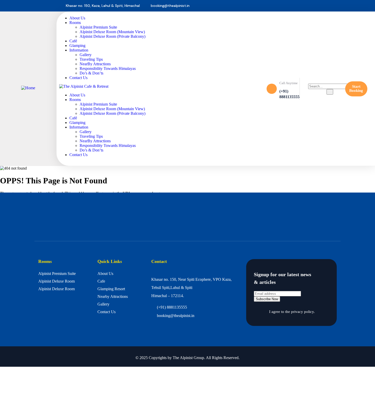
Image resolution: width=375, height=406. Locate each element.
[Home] (28, 88)
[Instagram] (357, 6)
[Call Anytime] (272, 89)
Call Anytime (288, 83)
